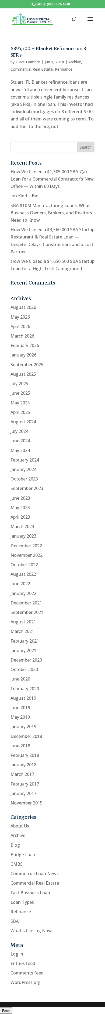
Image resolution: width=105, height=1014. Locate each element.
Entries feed (22, 963)
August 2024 (23, 422)
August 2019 (23, 698)
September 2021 (26, 612)
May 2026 (20, 317)
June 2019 (20, 708)
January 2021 (23, 650)
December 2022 (26, 546)
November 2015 (26, 803)
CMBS (16, 864)
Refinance (63, 69)
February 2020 (24, 689)
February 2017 (24, 784)
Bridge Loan (22, 855)
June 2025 (20, 393)
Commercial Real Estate (31, 69)
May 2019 (20, 717)
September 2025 (26, 365)
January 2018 (23, 765)
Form (6, 1010)
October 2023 (24, 479)
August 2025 (23, 374)
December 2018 (26, 736)
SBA (14, 921)
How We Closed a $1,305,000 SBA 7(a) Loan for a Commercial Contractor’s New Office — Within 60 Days (52, 179)
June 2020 (20, 679)
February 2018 (24, 755)
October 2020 (24, 669)
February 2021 (24, 641)
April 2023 (20, 517)
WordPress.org (25, 982)
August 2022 (23, 574)
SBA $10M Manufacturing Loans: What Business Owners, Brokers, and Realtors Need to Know (51, 212)
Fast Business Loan (30, 893)
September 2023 (26, 488)
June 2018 (20, 746)
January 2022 (23, 593)
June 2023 (20, 498)
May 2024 (20, 450)
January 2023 (23, 536)
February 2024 (24, 460)
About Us (19, 826)
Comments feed (27, 973)
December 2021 (26, 603)
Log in (16, 954)
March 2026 (22, 336)
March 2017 (22, 774)
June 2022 (20, 584)
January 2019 (23, 727)
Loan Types (22, 902)
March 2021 (22, 631)
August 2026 (23, 307)
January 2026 (23, 355)
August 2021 (23, 622)
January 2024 (23, 469)
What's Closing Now (31, 931)
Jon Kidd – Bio (24, 196)
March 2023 (22, 526)
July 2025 (19, 384)
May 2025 (20, 403)
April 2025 (20, 412)
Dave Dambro (28, 61)
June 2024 (20, 441)
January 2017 (23, 793)
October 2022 (24, 565)
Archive (74, 61)
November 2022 (26, 555)
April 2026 (20, 326)
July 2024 (19, 431)
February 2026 (24, 345)
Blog (15, 845)
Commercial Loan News (34, 873)
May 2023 (20, 508)
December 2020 (26, 660)
